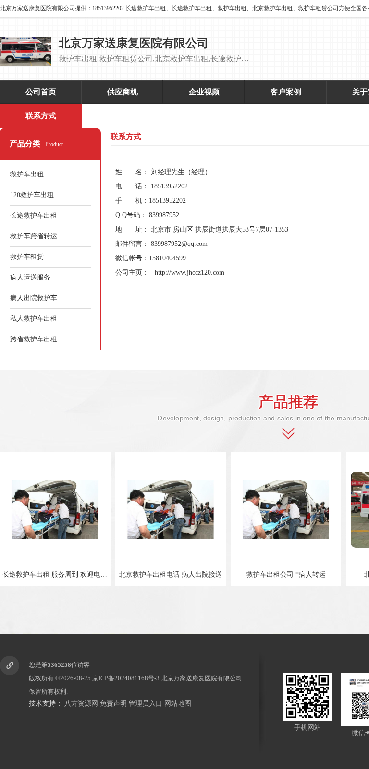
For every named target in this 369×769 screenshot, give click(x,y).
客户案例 (286, 92)
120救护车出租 (32, 194)
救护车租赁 (27, 256)
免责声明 (113, 703)
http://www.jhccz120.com (189, 272)
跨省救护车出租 (33, 339)
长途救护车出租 (33, 215)
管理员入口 (145, 703)
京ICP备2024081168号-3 (126, 678)
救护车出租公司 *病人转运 (260, 574)
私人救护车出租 (33, 318)
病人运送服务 (30, 277)
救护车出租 (27, 174)
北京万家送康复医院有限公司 (201, 678)
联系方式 (40, 116)
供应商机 (122, 92)
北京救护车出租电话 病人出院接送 (145, 574)
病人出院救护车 (33, 298)
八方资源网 (81, 703)
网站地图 (177, 703)
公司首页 (40, 92)
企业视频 (204, 92)
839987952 (164, 215)
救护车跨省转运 (33, 236)
